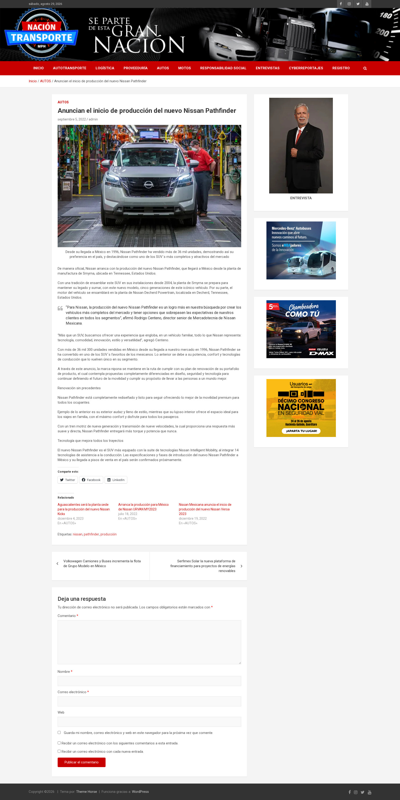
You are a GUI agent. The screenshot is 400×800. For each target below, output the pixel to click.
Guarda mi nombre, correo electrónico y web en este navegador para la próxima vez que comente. (138, 733)
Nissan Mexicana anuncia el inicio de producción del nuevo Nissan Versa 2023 (205, 509)
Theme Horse (86, 792)
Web (61, 712)
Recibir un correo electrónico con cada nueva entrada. (103, 751)
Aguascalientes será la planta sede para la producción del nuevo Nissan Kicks (84, 509)
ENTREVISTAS (268, 68)
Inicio (38, 68)
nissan (77, 534)
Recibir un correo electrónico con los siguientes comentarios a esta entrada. (120, 743)
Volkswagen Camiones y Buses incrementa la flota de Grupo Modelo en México (102, 563)
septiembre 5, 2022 (72, 119)
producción (108, 534)
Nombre (65, 672)
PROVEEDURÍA (136, 68)
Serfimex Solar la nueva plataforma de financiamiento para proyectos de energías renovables (202, 566)
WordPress (140, 792)
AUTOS (163, 68)
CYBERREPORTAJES (306, 68)
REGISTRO (341, 68)
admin (93, 119)
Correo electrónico (73, 692)
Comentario (68, 616)
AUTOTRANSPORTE (69, 68)
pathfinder (91, 534)
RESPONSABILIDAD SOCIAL (223, 68)
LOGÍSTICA (105, 68)
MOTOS (184, 68)
